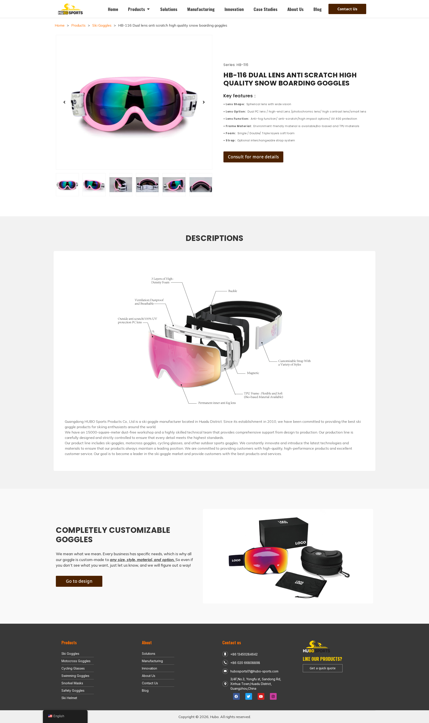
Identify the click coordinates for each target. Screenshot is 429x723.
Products (78, 25)
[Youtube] (261, 696)
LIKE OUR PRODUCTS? (322, 658)
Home (60, 25)
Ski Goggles (101, 25)
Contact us (231, 642)
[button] (64, 102)
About (147, 642)
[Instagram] (273, 696)
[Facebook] (236, 696)
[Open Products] (148, 9)
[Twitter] (248, 696)
